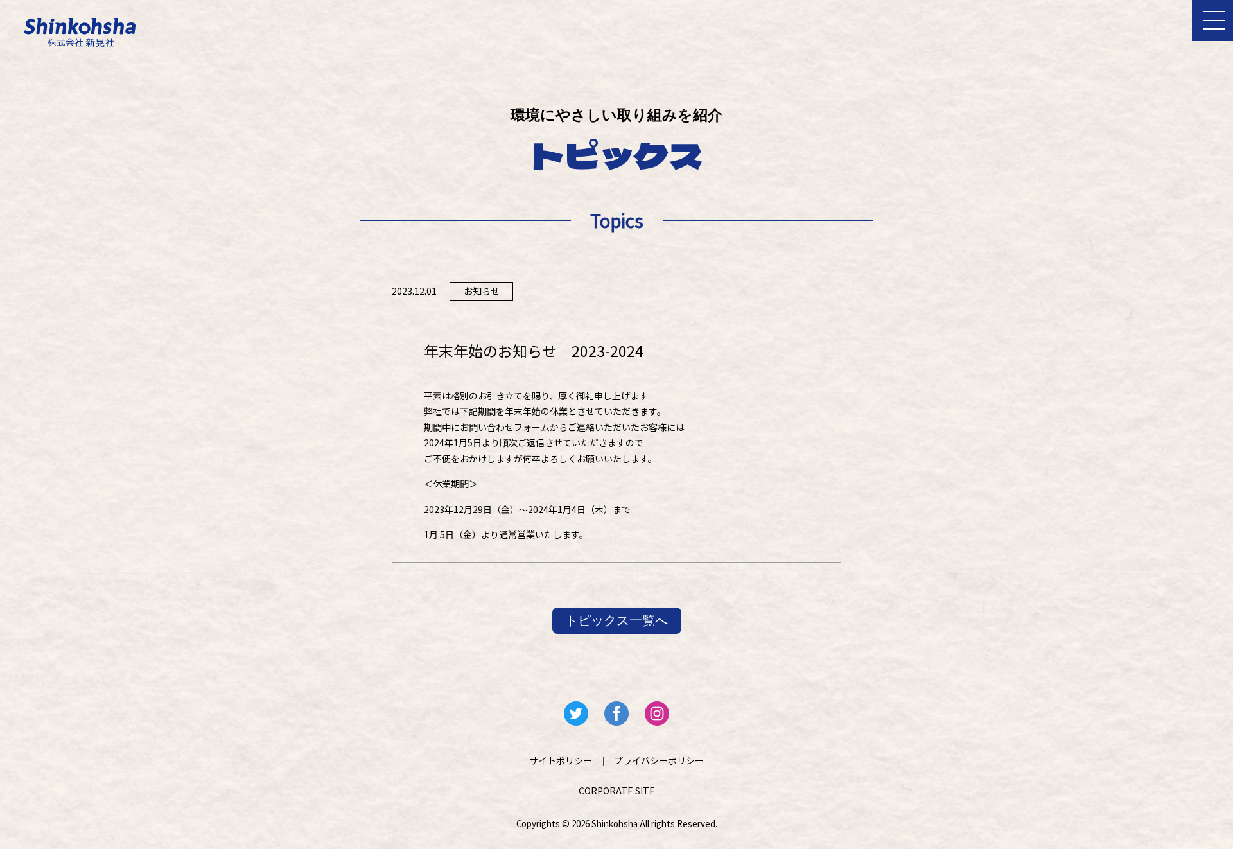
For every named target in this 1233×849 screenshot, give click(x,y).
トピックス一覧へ (616, 620)
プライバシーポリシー (659, 760)
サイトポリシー (560, 760)
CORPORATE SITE (617, 790)
